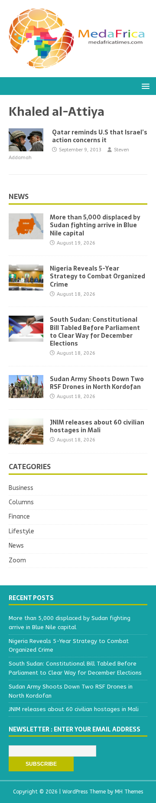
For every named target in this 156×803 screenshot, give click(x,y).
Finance (19, 516)
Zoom (17, 560)
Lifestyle (21, 531)
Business (21, 488)
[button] (144, 85)
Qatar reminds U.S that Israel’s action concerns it (99, 136)
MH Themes (129, 792)
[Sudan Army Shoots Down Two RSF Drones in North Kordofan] (26, 392)
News (19, 196)
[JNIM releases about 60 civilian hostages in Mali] (26, 439)
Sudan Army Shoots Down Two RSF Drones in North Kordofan (97, 383)
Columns (21, 502)
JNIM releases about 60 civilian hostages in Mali (97, 426)
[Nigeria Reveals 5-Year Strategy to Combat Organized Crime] (26, 285)
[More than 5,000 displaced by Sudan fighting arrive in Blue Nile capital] (26, 234)
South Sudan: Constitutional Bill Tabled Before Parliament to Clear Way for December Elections (95, 331)
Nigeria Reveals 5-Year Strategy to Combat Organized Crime (97, 276)
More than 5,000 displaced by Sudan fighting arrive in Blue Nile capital (95, 225)
